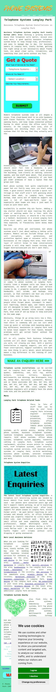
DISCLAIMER (49, 15)
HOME (23, 15)
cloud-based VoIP (24, 117)
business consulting (14, 579)
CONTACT (40, 15)
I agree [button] (33, 670)
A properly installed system (32, 289)
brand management (13, 570)
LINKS (28, 15)
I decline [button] (34, 676)
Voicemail (36, 302)
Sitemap (5, 668)
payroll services (40, 565)
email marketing (12, 588)
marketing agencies (25, 577)
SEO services (42, 572)
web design (9, 560)
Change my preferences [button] (33, 682)
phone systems (16, 186)
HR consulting (45, 581)
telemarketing (10, 572)
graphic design (35, 574)
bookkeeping (19, 567)
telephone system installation (35, 166)
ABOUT (34, 15)
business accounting (35, 584)
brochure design (22, 586)
